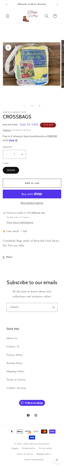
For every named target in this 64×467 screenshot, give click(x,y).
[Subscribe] (53, 307)
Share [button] (9, 257)
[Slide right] (39, 105)
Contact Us (13, 346)
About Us (12, 338)
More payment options (32, 203)
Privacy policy (45, 448)
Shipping (7, 130)
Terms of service (25, 454)
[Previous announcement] (6, 4)
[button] (7, 16)
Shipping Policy (15, 371)
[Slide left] (24, 105)
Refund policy (28, 448)
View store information (20, 222)
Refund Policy (15, 363)
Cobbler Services (16, 388)
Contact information (33, 460)
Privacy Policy (15, 355)
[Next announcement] (57, 4)
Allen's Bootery (30, 444)
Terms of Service (16, 379)
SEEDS (11, 170)
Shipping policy (43, 454)
